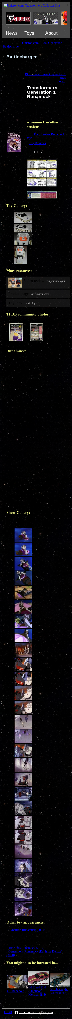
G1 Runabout (15, 991)
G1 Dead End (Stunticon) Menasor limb (37, 991)
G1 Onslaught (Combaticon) (59, 990)
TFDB (37, 152)
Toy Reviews (37, 143)
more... (61, 81)
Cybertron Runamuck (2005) (26, 930)
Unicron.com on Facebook (36, 1012)
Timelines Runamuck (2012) (26, 948)
